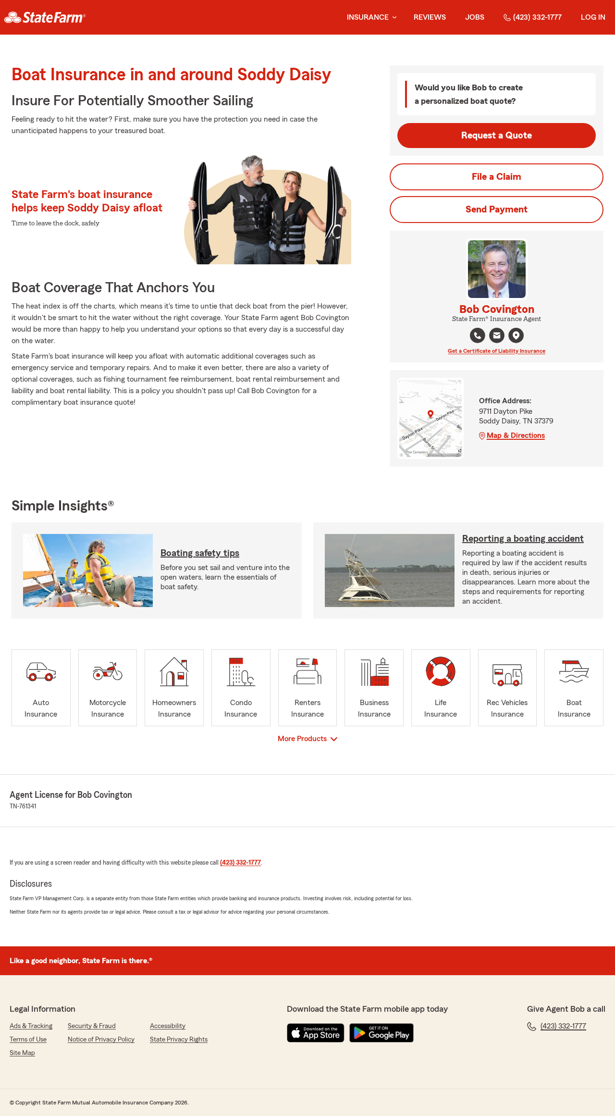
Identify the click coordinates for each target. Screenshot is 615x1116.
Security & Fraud (92, 1026)
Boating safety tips (199, 553)
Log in (593, 17)
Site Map (22, 1053)
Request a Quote (496, 135)
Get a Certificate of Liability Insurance (496, 351)
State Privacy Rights (179, 1039)
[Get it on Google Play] (381, 1032)
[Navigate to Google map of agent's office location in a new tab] (516, 335)
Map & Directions (516, 435)
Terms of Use (28, 1039)
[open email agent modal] (496, 337)
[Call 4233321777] (477, 335)
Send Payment (497, 209)
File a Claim (496, 177)
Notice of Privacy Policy (101, 1039)
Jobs (474, 17)
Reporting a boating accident (523, 539)
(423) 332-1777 (537, 17)
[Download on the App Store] (315, 1032)
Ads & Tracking (31, 1026)
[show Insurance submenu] (392, 17)
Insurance (368, 17)
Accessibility (167, 1026)
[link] (45, 17)
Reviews (430, 17)
